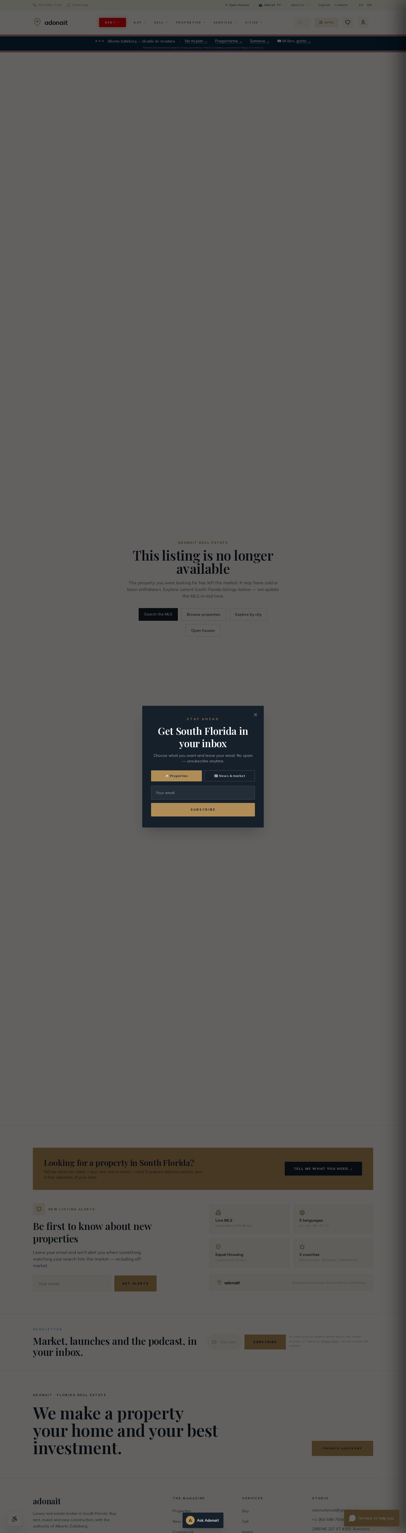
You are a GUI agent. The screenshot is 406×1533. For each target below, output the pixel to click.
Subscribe (203, 809)
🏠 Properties (176, 776)
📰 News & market (229, 776)
